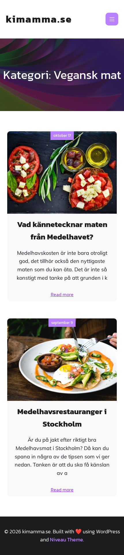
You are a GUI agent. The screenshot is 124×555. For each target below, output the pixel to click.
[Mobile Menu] (112, 19)
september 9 (62, 322)
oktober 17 (62, 135)
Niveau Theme (66, 539)
